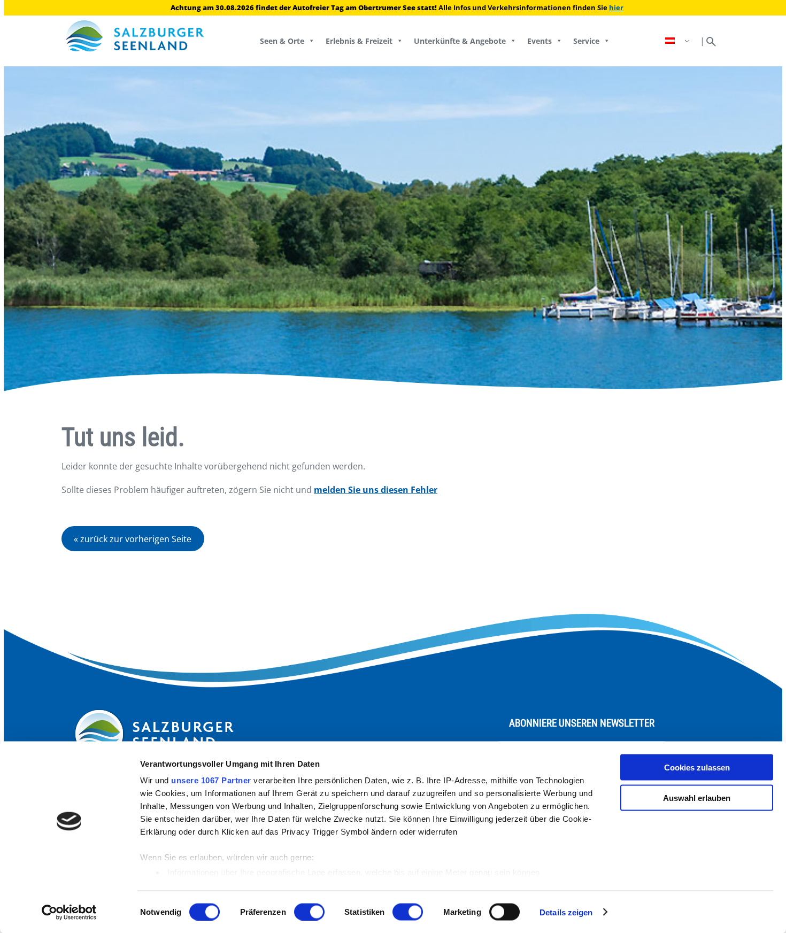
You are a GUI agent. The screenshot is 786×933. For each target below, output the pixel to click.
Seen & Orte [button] (282, 41)
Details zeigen (566, 911)
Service (586, 41)
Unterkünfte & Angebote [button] (460, 41)
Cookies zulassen (697, 767)
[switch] (309, 911)
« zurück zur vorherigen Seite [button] (132, 538)
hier (616, 7)
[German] (678, 40)
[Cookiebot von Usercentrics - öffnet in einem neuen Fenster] (69, 912)
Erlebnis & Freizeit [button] (359, 41)
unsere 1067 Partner (211, 780)
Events (539, 41)
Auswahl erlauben (696, 797)
